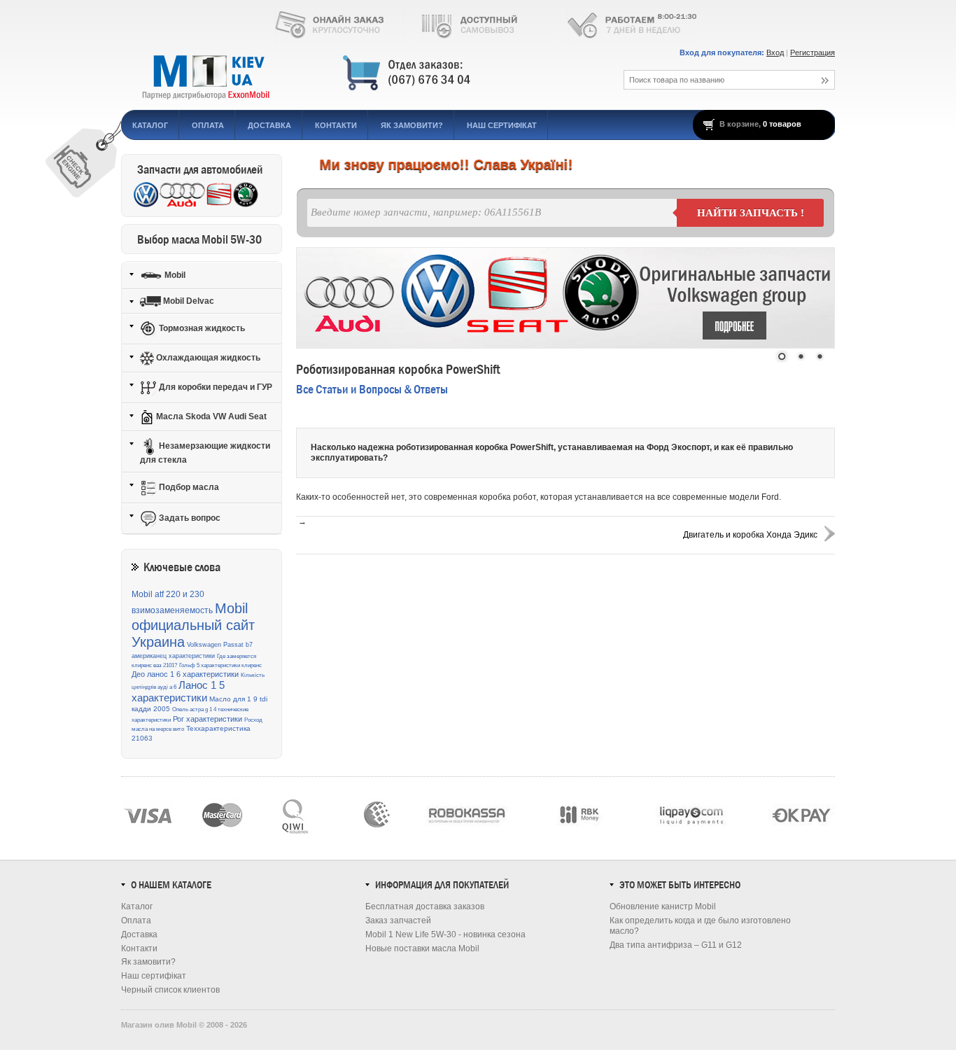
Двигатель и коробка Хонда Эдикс (750, 535)
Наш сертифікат (502, 125)
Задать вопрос (188, 518)
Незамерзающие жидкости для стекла (205, 453)
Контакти (336, 125)
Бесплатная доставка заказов (424, 906)
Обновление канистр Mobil (663, 906)
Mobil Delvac (187, 301)
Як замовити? (412, 125)
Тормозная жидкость (201, 328)
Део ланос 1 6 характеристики (185, 674)
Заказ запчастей (398, 920)
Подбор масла (188, 487)
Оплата (208, 125)
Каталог (150, 125)
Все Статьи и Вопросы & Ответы (372, 390)
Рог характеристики (207, 719)
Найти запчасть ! (750, 212)
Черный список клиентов (170, 990)
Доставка (269, 125)
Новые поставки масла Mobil (422, 948)
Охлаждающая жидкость (207, 358)
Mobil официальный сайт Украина (193, 625)
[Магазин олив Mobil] (355, 73)
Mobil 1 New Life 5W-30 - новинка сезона (445, 934)
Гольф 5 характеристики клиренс (220, 665)
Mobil (173, 274)
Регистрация (812, 52)
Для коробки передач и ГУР (214, 387)
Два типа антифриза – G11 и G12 (676, 945)
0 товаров (782, 124)
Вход (775, 52)
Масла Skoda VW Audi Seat (210, 416)
